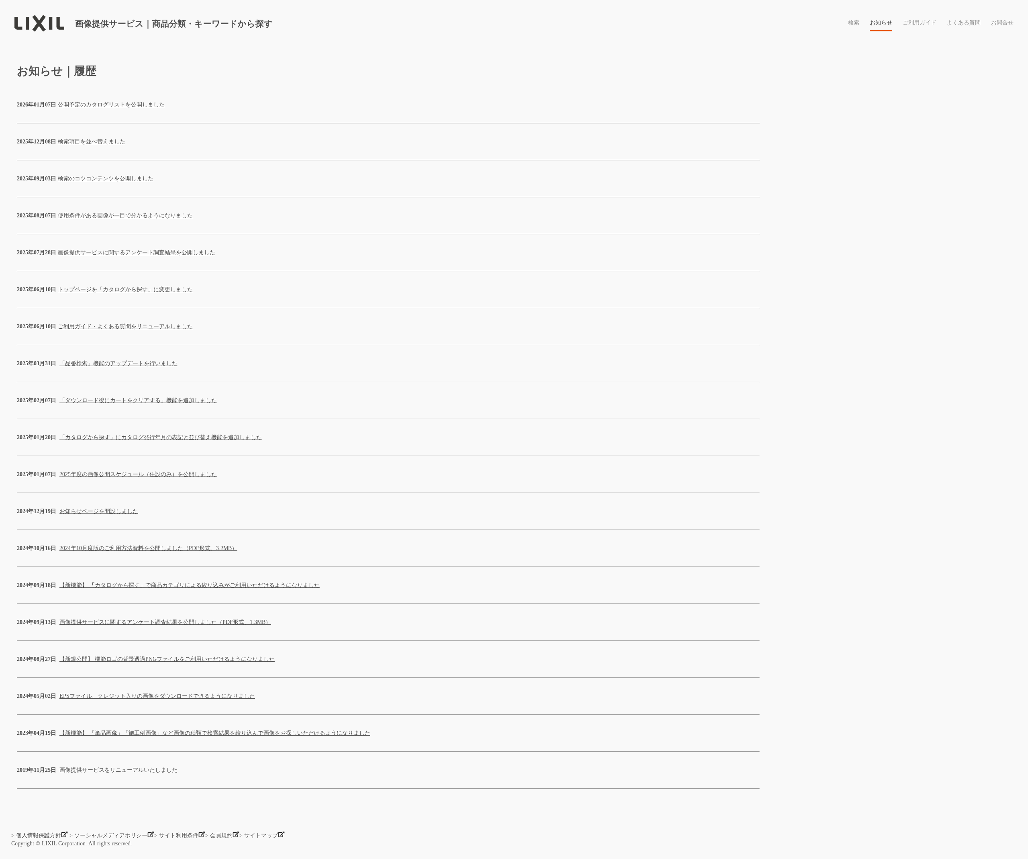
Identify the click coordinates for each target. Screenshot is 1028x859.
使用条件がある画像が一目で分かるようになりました (125, 216)
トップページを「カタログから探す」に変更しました (125, 289)
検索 (853, 23)
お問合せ (1002, 23)
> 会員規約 (219, 835)
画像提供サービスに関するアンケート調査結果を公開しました (136, 253)
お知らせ (881, 23)
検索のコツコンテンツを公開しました (105, 179)
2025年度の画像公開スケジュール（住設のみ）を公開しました (138, 474)
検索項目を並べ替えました (91, 142)
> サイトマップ (258, 835)
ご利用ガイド (919, 23)
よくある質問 (964, 23)
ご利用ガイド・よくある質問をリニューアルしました (125, 326)
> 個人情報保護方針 (36, 835)
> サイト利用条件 (176, 835)
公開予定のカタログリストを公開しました (111, 105)
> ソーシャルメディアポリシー (108, 835)
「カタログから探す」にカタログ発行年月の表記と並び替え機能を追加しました (160, 437)
